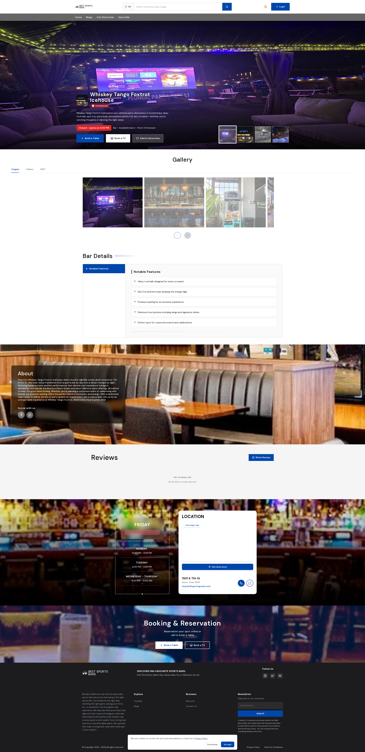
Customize (212, 744)
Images (15, 169)
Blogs (89, 17)
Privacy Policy (253, 747)
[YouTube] (280, 676)
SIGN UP (260, 713)
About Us (190, 701)
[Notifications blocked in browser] (265, 7)
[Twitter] (272, 676)
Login (282, 6)
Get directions (219, 567)
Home (78, 17)
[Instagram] (265, 676)
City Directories (105, 17)
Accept (227, 744)
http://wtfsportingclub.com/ (196, 586)
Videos (29, 169)
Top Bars (138, 701)
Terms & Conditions (273, 747)
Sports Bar (124, 17)
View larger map (192, 525)
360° (42, 169)
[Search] (227, 7)
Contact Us (191, 706)
